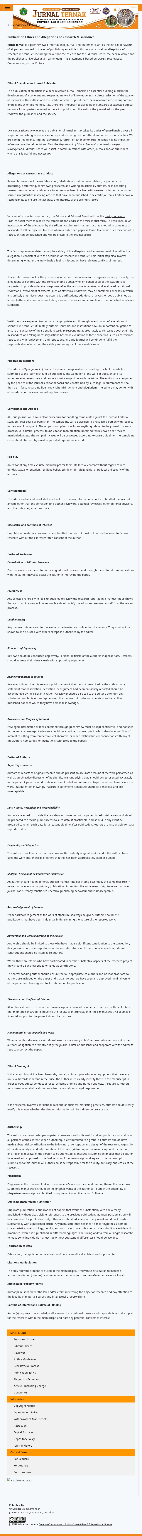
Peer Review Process (26, 1366)
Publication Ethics (24, 1372)
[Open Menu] (7, 7)
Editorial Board (22, 1346)
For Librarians (22, 1472)
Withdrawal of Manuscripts (30, 1419)
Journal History (22, 1445)
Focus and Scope (24, 1339)
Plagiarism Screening (26, 1379)
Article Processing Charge (29, 1386)
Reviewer (19, 1352)
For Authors (20, 1465)
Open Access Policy (25, 1412)
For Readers (21, 1459)
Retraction (20, 1425)
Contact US (20, 1392)
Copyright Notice (24, 1405)
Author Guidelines (24, 1359)
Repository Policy (24, 1439)
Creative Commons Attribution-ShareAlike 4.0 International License (75, 1524)
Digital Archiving (24, 1432)
